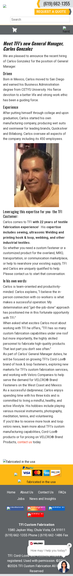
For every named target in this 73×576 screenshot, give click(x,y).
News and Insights (42, 499)
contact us (24, 442)
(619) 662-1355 (56, 3)
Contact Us (46, 492)
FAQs (62, 492)
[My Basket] (14, 29)
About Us (26, 492)
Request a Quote (51, 12)
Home (11, 492)
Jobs (21, 499)
